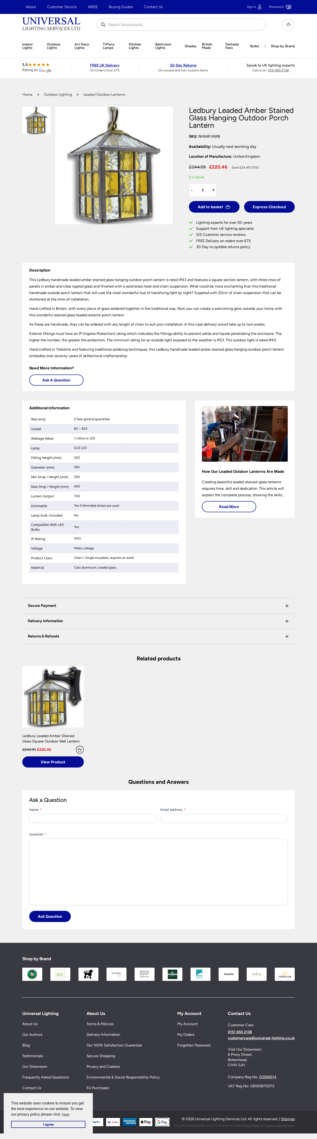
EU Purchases (98, 1088)
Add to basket (210, 207)
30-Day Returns (183, 65)
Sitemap (288, 1119)
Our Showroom (34, 1066)
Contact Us (153, 7)
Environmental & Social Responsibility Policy (123, 1077)
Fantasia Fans (232, 46)
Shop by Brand (283, 46)
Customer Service (62, 7)
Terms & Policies (100, 1024)
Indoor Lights (27, 46)
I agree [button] (48, 1124)
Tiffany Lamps (109, 46)
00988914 (267, 1077)
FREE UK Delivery (105, 65)
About (31, 7)
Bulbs (254, 46)
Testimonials (32, 1056)
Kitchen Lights (135, 46)
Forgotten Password (193, 1045)
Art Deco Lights (81, 46)
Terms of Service (276, 1125)
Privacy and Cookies (103, 1066)
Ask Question (50, 916)
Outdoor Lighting (58, 94)
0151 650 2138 (278, 70)
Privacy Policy (251, 1125)
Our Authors (32, 1034)
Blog (26, 1045)
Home (27, 94)
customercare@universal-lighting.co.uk (261, 1038)
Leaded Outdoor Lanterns (104, 94)
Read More (229, 506)
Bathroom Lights (163, 46)
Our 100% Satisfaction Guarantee (114, 1045)
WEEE (93, 7)
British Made (207, 46)
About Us (30, 1024)
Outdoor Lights (54, 46)
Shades (190, 46)
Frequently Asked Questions (45, 1077)
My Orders (185, 1034)
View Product (53, 762)
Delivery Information (103, 1034)
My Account (187, 1024)
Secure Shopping (101, 1056)
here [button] (65, 1114)
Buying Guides (121, 7)
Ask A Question (56, 380)
